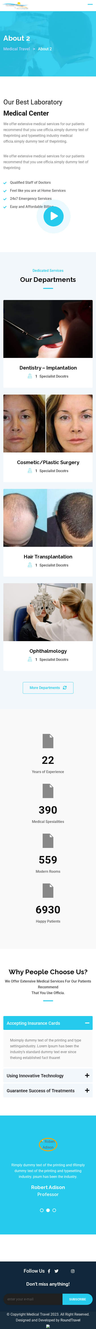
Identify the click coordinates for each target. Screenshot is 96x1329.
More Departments (45, 688)
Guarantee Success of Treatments (41, 1090)
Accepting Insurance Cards (33, 1023)
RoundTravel (70, 1320)
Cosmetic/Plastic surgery (48, 462)
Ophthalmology (48, 651)
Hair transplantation (48, 557)
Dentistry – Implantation (48, 368)
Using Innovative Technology (35, 1075)
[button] (48, 1023)
